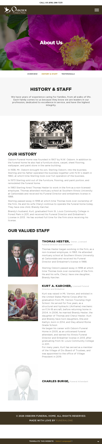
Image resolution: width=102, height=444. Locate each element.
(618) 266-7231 (55, 3)
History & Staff (50, 74)
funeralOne (64, 420)
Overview (32, 74)
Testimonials (68, 74)
